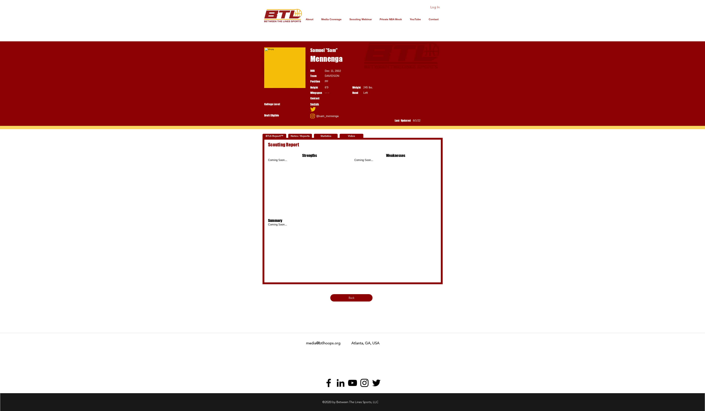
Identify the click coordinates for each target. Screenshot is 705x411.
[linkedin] (340, 382)
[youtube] (352, 382)
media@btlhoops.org (323, 343)
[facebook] (328, 382)
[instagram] (364, 382)
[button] (359, 109)
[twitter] (376, 382)
